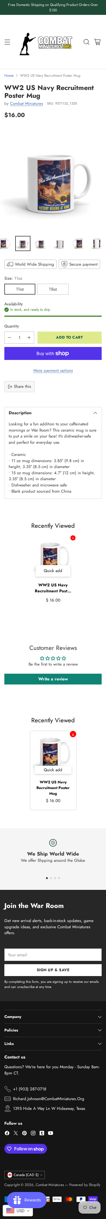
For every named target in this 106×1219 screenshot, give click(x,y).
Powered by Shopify (84, 1184)
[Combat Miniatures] (47, 41)
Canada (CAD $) (26, 1174)
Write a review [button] (53, 679)
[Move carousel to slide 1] (47, 878)
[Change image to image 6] (96, 243)
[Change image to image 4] (59, 243)
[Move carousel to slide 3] (55, 878)
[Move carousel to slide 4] (59, 878)
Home (9, 75)
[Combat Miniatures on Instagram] (33, 1134)
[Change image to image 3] (41, 243)
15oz (53, 289)
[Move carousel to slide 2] (51, 878)
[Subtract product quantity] (9, 337)
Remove (73, 537)
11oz (20, 289)
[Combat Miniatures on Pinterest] (24, 1134)
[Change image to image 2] (22, 243)
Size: (13, 278)
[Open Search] (86, 41)
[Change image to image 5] (78, 243)
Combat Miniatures (26, 103)
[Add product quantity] (29, 337)
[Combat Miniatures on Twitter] (16, 1134)
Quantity (11, 326)
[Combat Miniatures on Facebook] (7, 1134)
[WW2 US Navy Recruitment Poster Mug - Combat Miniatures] (53, 179)
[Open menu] (7, 41)
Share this (22, 386)
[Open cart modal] (97, 41)
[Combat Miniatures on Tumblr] (42, 1134)
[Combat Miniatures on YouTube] (50, 1134)
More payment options (53, 370)
